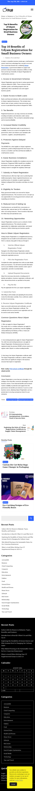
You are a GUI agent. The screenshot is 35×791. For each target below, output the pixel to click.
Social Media (5, 606)
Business (4, 42)
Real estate (5, 596)
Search (31, 518)
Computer (5, 569)
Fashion (4, 578)
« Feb (3, 690)
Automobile (5, 560)
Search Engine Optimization (10, 603)
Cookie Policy (19, 780)
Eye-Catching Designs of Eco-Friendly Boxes (16, 506)
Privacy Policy (6, 780)
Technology (5, 609)
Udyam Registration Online (26, 399)
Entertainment (6, 575)
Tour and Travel (7, 612)
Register (4, 776)
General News (6, 584)
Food (3, 581)
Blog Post (4, 778)
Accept (13, 784)
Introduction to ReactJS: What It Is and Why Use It (17, 534)
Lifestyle (4, 593)
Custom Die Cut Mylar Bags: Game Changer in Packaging (16, 465)
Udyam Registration (12, 399)
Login (3, 773)
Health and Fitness (7, 587)
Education (5, 572)
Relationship (5, 600)
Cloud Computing (7, 566)
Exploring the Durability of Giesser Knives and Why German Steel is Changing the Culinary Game (17, 643)
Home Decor (5, 590)
